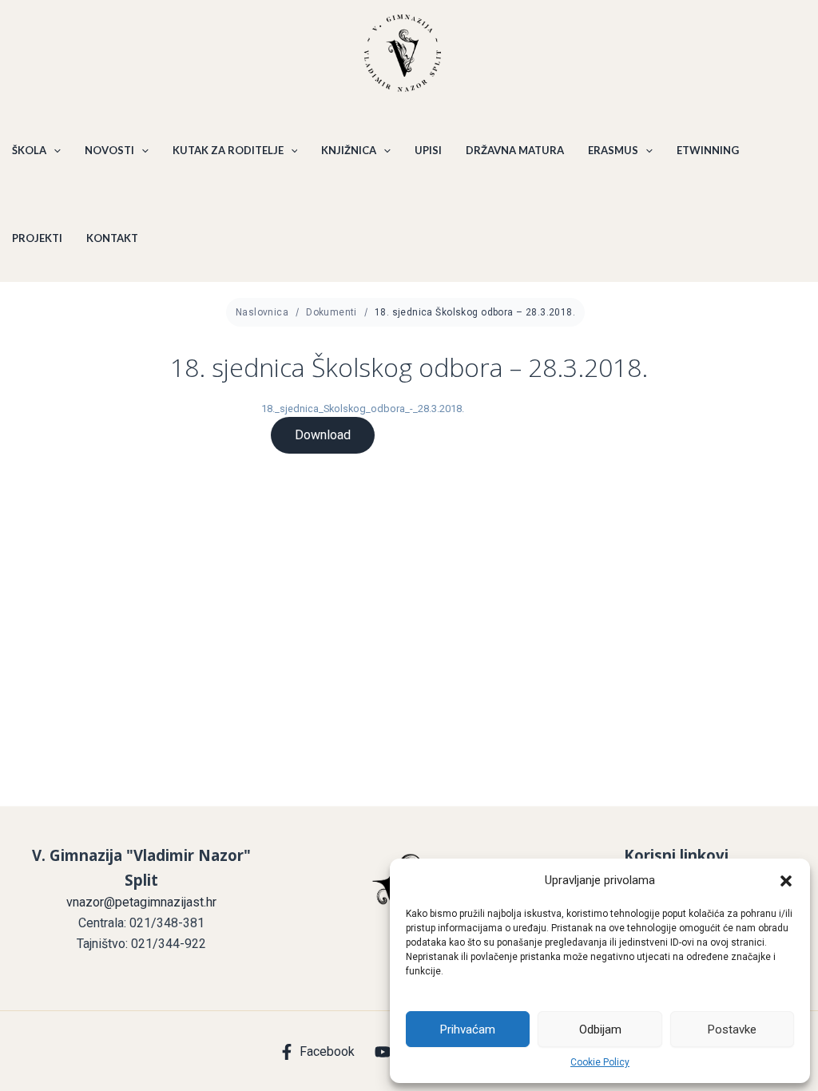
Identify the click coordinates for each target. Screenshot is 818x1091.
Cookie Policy (599, 1062)
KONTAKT (112, 238)
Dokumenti (331, 312)
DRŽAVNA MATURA (515, 150)
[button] (786, 881)
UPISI (428, 150)
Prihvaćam (467, 1029)
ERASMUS (613, 150)
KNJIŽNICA (348, 150)
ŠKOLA (29, 150)
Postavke (732, 1029)
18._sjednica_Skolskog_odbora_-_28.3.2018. (362, 409)
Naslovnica (262, 312)
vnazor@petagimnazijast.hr (141, 902)
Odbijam (600, 1029)
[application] (53, 150)
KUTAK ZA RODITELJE (228, 150)
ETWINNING (708, 150)
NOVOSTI (109, 150)
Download (323, 434)
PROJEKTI (37, 238)
